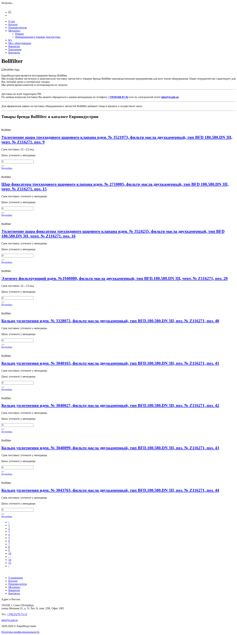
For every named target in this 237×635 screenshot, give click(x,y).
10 (9, 553)
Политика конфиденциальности (20, 631)
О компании (15, 577)
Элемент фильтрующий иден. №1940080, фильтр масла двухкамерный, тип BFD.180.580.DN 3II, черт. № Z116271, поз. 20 (114, 278)
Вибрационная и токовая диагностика (37, 36)
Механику (14, 30)
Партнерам (14, 49)
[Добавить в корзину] (2, 165)
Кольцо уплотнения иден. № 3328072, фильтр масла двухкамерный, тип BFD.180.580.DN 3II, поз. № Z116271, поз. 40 (110, 321)
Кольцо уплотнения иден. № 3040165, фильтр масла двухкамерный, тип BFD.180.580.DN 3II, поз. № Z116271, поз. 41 (110, 363)
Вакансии (14, 46)
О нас (11, 21)
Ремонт (19, 33)
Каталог (13, 24)
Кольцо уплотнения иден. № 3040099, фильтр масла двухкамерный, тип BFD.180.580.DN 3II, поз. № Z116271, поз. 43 (110, 448)
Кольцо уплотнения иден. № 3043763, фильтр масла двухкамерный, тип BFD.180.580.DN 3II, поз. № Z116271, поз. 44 (110, 490)
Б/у (10, 40)
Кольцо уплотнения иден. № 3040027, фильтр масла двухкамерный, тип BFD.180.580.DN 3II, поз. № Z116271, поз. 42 (110, 405)
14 (9, 559)
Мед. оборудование (19, 43)
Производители (17, 27)
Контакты (14, 52)
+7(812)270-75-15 (17, 614)
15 (9, 562)
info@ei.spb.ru (9, 620)
